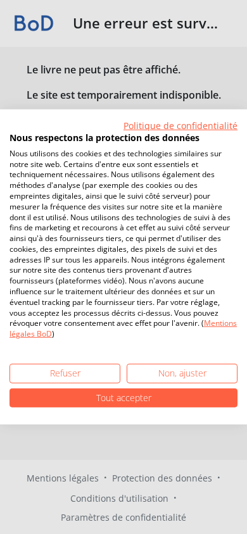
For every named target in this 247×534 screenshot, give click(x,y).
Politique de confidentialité (181, 126)
